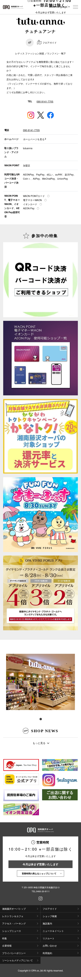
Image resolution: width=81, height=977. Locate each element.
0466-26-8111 (43, 891)
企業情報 (7, 945)
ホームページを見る (33, 139)
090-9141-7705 (45, 101)
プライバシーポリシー (14, 953)
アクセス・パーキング (14, 923)
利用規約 (47, 953)
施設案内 (47, 923)
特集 (4, 938)
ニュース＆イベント (53, 930)
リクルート (48, 938)
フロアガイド (50, 908)
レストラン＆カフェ (12, 916)
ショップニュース (11, 930)
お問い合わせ (50, 945)
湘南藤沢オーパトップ (14, 908)
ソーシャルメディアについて (17, 960)
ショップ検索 (50, 916)
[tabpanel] (40, 681)
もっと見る (39, 743)
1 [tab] (40, 719)
